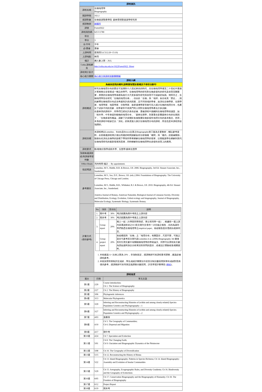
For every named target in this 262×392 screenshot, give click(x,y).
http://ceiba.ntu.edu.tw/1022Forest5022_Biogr (114, 66)
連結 (169, 264)
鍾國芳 (97, 24)
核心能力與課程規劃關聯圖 (107, 76)
